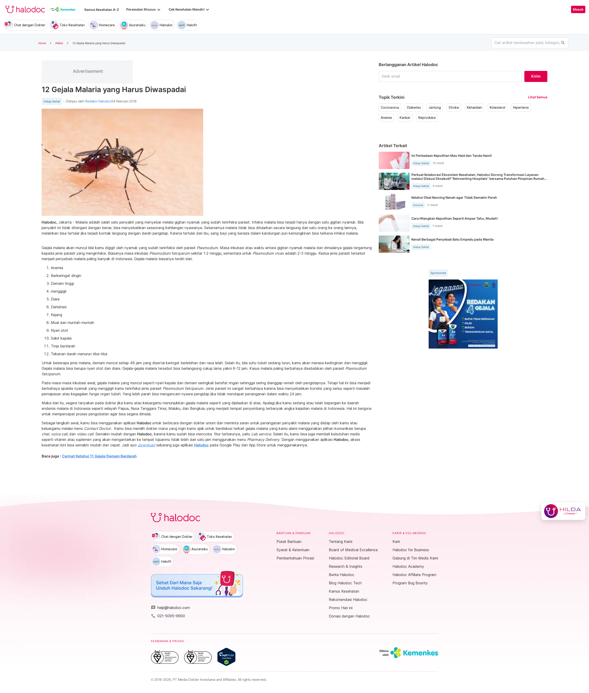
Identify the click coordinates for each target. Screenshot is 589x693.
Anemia (386, 117)
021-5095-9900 (168, 616)
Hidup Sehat (51, 101)
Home (42, 43)
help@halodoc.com (170, 607)
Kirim (535, 76)
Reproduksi (427, 117)
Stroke (454, 107)
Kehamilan (474, 107)
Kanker (405, 117)
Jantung (435, 107)
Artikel (59, 43)
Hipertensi (521, 107)
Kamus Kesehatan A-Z (101, 10)
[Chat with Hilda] (563, 511)
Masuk (578, 9)
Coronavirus (390, 107)
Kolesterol (497, 107)
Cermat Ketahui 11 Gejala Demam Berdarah (99, 456)
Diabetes (414, 107)
